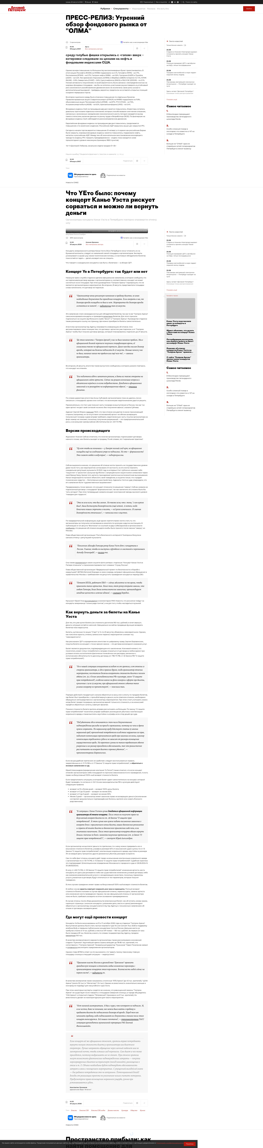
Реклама (151, 9)
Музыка (142, 1110)
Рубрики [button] (105, 8)
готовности (72, 947)
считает (117, 592)
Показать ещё (172, 99)
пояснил (90, 412)
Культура (124, 1110)
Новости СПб (84, 1110)
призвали (133, 386)
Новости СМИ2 (72, 183)
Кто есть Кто (163, 9)
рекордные (71, 936)
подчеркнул (97, 972)
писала (101, 552)
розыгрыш (108, 316)
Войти (249, 9)
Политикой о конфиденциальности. (170, 1143)
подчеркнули (105, 305)
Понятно (189, 1144)
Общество (133, 1110)
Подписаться (148, 2)
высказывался (91, 601)
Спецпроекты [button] (121, 8)
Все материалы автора (93, 49)
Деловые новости (113, 1110)
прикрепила (80, 563)
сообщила (70, 528)
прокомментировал (130, 1019)
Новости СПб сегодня (98, 1110)
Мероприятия (138, 9)
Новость (74, 1110)
